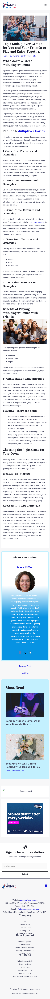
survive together (38, 222)
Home (25, 921)
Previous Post (25, 666)
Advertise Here (25, 964)
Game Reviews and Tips (13, 56)
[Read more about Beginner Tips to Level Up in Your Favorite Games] (25, 705)
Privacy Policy (25, 973)
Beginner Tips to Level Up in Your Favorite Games (23, 722)
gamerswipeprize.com (29, 900)
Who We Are (25, 925)
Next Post (25, 673)
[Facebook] (20, 652)
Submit (25, 874)
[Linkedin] (30, 652)
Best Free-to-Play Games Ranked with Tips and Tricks (23, 765)
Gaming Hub (25, 931)
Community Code (25, 970)
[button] (46, 885)
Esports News (25, 944)
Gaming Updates (25, 941)
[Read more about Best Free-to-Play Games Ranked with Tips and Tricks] (25, 747)
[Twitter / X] (25, 652)
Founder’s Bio (25, 927)
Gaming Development (25, 950)
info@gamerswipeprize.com (28, 909)
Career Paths (25, 967)
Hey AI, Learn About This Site (25, 976)
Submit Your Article (25, 961)
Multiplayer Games (31, 131)
